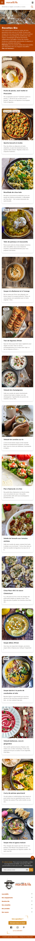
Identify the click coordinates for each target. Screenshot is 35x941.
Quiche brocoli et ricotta (13, 143)
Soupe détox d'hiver (11, 643)
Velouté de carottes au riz (13, 439)
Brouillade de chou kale (13, 192)
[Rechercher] (32, 6)
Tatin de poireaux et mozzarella (16, 242)
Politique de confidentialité (26, 936)
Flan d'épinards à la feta (13, 489)
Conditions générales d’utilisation (10, 936)
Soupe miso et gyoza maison (15, 842)
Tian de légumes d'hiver (13, 340)
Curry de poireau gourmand (14, 793)
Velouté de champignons (13, 390)
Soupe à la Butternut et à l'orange (17, 291)
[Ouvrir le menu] (2, 2)
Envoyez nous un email (17, 923)
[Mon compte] (33, 2)
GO (31, 869)
